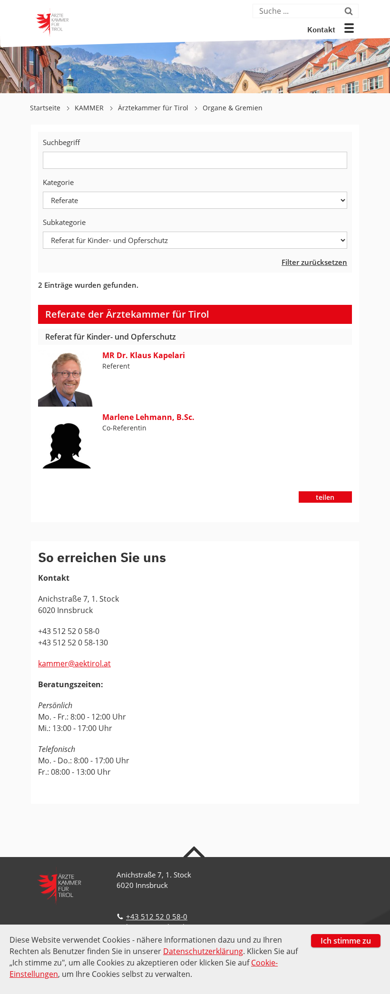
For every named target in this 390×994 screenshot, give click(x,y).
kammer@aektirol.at (74, 663)
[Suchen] (350, 11)
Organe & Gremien (233, 107)
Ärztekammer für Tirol (154, 107)
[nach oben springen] (195, 851)
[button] (349, 28)
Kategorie (58, 182)
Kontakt (321, 30)
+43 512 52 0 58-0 (156, 916)
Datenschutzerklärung (203, 951)
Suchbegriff (61, 142)
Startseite (46, 107)
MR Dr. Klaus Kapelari (143, 355)
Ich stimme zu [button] (346, 941)
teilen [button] (325, 497)
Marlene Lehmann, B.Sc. (148, 417)
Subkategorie (64, 222)
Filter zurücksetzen (314, 262)
